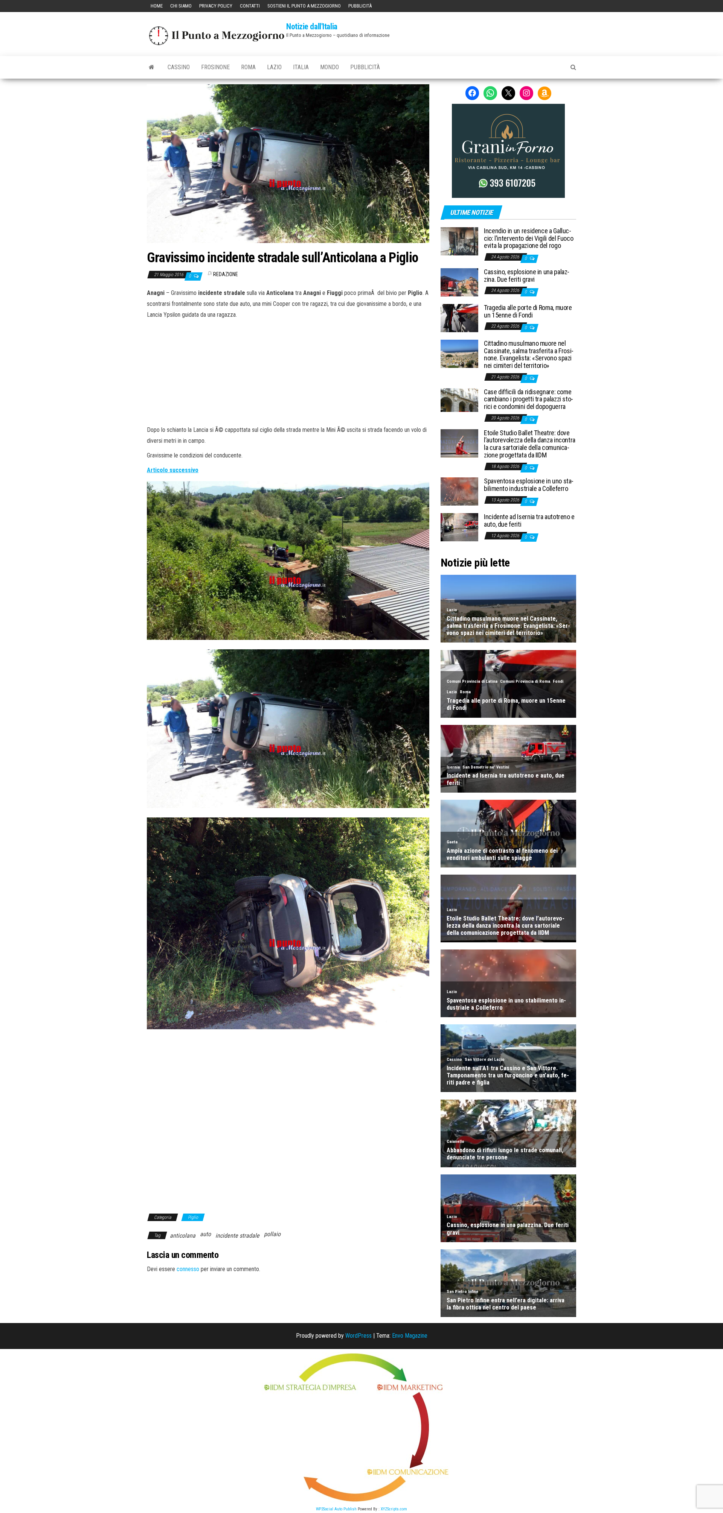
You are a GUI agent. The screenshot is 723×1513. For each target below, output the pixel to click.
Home (157, 6)
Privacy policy (215, 6)
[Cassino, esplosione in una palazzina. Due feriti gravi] (459, 282)
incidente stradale (237, 1235)
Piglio (193, 1217)
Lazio (274, 67)
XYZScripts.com (394, 1509)
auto (205, 1234)
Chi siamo (181, 6)
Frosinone (215, 67)
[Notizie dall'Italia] (151, 67)
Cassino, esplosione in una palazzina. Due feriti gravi (526, 275)
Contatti (250, 6)
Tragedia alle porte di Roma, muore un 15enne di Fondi (528, 311)
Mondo (329, 67)
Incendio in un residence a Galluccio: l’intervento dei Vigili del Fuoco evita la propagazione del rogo (528, 238)
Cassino (179, 67)
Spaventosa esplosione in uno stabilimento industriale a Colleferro (529, 484)
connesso (188, 1269)
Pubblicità (360, 6)
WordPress (358, 1335)
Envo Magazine (409, 1335)
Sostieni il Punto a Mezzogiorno (304, 6)
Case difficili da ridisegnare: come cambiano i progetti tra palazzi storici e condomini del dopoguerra (528, 399)
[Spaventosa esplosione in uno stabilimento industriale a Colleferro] (459, 491)
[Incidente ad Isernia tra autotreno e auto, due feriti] (459, 526)
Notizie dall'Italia (311, 26)
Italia (301, 67)
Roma (248, 67)
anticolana (182, 1235)
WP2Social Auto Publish (336, 1509)
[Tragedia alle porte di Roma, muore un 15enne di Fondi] (459, 317)
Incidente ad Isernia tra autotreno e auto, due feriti (529, 520)
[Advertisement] (288, 371)
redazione (225, 274)
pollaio (272, 1234)
